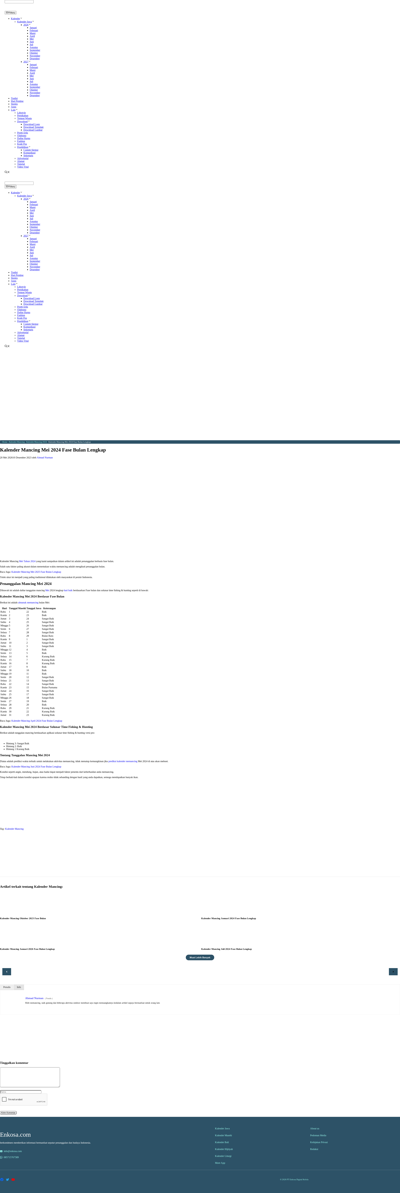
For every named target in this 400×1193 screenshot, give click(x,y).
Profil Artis (22, 132)
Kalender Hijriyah (224, 1149)
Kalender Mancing (14, 828)
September (35, 50)
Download (22, 121)
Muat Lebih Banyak (200, 957)
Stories (14, 104)
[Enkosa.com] (18, 9)
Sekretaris (28, 155)
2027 (25, 61)
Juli (31, 44)
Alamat (20, 161)
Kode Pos (22, 144)
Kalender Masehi (223, 1135)
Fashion (21, 141)
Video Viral (23, 166)
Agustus (34, 47)
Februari (34, 30)
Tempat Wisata (24, 118)
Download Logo (31, 124)
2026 (25, 24)
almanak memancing (28, 602)
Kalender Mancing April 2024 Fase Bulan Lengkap (36, 720)
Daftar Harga (23, 138)
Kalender (15, 18)
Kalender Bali (222, 1142)
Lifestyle (21, 112)
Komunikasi (29, 152)
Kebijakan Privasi (319, 1142)
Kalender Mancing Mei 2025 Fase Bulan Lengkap (36, 572)
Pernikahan (22, 115)
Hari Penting (17, 101)
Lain (13, 110)
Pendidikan (22, 147)
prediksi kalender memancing (122, 761)
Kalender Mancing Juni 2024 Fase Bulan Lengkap (36, 766)
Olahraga (21, 135)
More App (220, 1163)
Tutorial (21, 164)
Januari (33, 27)
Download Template (33, 127)
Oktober (34, 53)
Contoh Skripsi (30, 150)
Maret (32, 33)
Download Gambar (32, 130)
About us (314, 1128)
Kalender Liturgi (223, 1156)
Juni (32, 41)
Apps (13, 106)
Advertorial (22, 158)
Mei (32, 39)
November (35, 55)
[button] (21, 18)
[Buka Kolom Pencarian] (7, 172)
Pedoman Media (318, 1135)
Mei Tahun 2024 (27, 561)
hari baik (68, 590)
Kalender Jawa (24, 21)
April (32, 36)
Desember (35, 58)
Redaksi (314, 1149)
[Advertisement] (200, 371)
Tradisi (14, 98)
